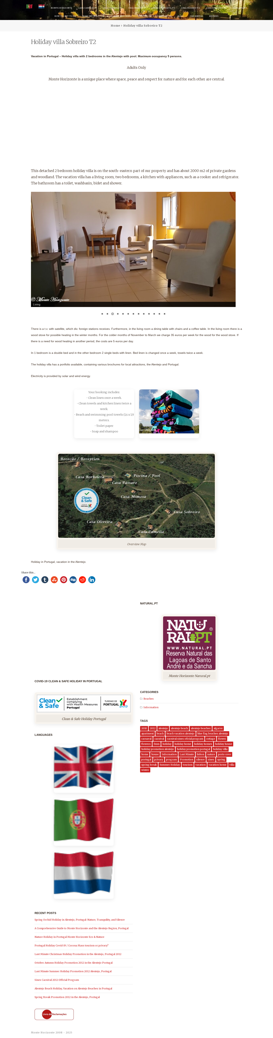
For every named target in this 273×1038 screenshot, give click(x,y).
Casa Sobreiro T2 (216, 8)
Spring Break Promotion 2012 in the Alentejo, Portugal (67, 997)
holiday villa (220, 749)
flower (222, 738)
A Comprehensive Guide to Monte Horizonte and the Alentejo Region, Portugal (82, 928)
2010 (144, 728)
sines (211, 759)
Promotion (186, 759)
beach (160, 733)
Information (150, 707)
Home (115, 25)
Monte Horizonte (61, 8)
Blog (181, 16)
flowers (146, 743)
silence (200, 759)
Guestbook (144, 16)
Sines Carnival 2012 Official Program (57, 979)
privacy (158, 759)
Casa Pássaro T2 (190, 8)
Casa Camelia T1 (87, 8)
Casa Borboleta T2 (164, 8)
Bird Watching (123, 16)
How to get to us (65, 16)
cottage (210, 738)
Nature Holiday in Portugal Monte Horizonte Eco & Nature (69, 936)
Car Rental (196, 16)
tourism (187, 764)
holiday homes (203, 743)
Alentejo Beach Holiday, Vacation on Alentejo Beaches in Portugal (73, 988)
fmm (156, 743)
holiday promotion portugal (193, 749)
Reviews (213, 16)
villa (231, 764)
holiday (166, 743)
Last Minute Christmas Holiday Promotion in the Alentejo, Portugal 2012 (78, 954)
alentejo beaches (201, 728)
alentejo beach (179, 728)
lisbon (200, 754)
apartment (147, 733)
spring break (149, 764)
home (144, 754)
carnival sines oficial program (185, 738)
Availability (240, 8)
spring (221, 759)
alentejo (163, 728)
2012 (152, 728)
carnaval (146, 738)
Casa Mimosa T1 (137, 8)
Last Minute (187, 754)
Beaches (148, 698)
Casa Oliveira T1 (112, 8)
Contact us (164, 16)
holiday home (182, 743)
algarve (218, 728)
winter (145, 769)
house (155, 754)
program (171, 759)
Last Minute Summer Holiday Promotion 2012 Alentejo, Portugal (73, 971)
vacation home (217, 764)
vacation (200, 764)
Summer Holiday (170, 764)
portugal (146, 759)
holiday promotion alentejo (157, 749)
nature (211, 754)
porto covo (224, 754)
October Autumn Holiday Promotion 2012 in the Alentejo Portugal (74, 962)
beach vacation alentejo (180, 733)
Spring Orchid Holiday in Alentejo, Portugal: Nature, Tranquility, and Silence (80, 919)
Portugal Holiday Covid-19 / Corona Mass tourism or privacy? (72, 945)
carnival (159, 738)
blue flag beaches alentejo (212, 733)
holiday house (223, 743)
